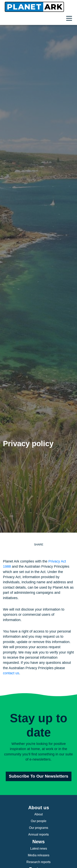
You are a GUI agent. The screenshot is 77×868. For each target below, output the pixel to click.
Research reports (38, 862)
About (38, 814)
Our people (38, 821)
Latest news (38, 848)
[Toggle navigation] (70, 19)
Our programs (38, 827)
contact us (11, 673)
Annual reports (38, 834)
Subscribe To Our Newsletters (38, 776)
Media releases (38, 855)
